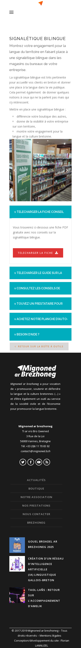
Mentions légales (50, 635)
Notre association (36, 497)
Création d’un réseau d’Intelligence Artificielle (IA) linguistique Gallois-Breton (46, 569)
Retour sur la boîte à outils (41, 346)
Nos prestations (36, 505)
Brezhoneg (36, 522)
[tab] (40, 211)
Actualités (36, 480)
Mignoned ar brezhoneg (43, 630)
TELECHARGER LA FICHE (35, 253)
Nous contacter (36, 514)
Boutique (36, 488)
